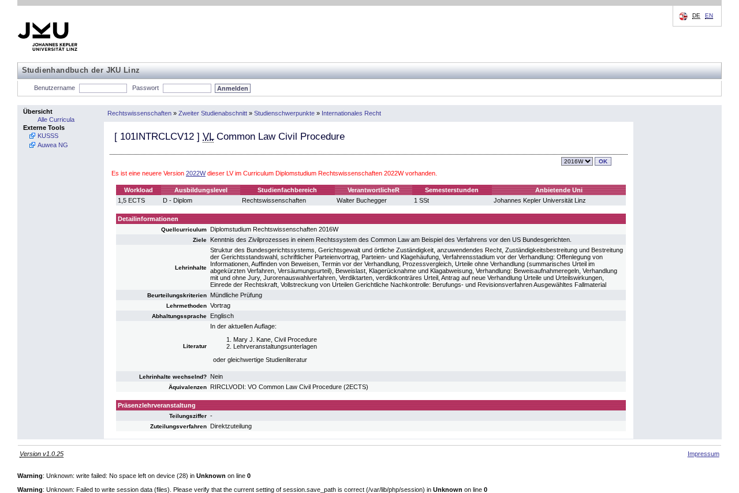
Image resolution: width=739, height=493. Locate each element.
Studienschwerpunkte (284, 113)
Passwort (145, 87)
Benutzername (54, 87)
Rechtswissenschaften (139, 113)
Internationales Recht (351, 113)
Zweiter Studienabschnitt (212, 113)
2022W (196, 173)
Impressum (703, 453)
